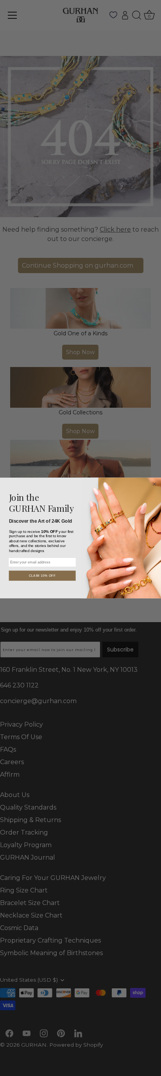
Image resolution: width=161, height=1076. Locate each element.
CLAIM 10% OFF (42, 576)
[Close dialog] (154, 484)
